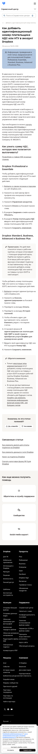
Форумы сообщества (10, 683)
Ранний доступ (8, 582)
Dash (21, 571)
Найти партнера (9, 701)
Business (22, 564)
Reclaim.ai (22, 581)
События (6, 666)
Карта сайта (23, 642)
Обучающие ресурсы (27, 646)
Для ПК (5, 557)
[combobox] (19, 15)
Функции (6, 572)
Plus (20, 557)
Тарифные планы (25, 585)
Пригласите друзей (10, 686)
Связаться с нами (25, 611)
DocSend (22, 574)
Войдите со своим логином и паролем (20, 186)
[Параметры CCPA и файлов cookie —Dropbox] (19, 738)
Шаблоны (6, 589)
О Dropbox (23, 663)
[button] (4, 15)
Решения (6, 575)
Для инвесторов (25, 670)
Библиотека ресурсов (11, 676)
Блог (4, 663)
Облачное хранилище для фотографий (9, 621)
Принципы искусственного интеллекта (24, 636)
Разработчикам (8, 679)
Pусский (5, 721)
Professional (23, 560)
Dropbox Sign (24, 578)
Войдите (7, 291)
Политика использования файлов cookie (24, 623)
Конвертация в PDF (10, 650)
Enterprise (22, 567)
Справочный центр (9, 9)
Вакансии (22, 666)
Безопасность (8, 579)
